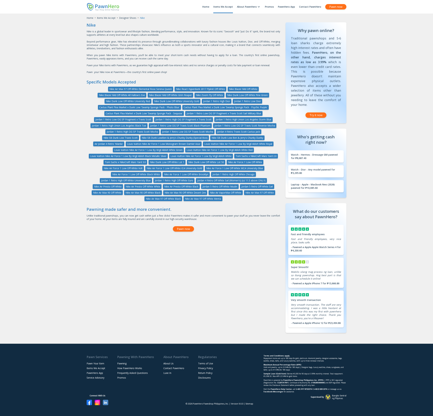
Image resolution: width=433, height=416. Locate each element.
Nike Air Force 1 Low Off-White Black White (136, 174)
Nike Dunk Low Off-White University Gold (176, 101)
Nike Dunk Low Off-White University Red (128, 101)
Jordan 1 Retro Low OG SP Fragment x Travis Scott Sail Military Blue (224, 113)
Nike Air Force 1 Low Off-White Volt (123, 168)
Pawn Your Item (95, 363)
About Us (168, 363)
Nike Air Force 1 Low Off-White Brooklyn (186, 174)
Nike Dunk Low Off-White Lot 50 (206, 162)
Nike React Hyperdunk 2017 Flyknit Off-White (200, 89)
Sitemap (249, 403)
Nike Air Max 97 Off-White (259, 192)
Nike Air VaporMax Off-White (225, 192)
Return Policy (205, 373)
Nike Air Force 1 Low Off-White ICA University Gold (174, 168)
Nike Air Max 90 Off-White (107, 192)
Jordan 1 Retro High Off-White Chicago (233, 174)
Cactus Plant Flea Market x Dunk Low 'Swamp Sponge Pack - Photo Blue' (139, 107)
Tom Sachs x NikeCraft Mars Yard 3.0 (125, 162)
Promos (269, 6)
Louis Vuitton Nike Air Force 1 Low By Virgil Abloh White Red (220, 150)
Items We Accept (223, 6)
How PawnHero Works (129, 368)
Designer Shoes (127, 17)
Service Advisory (95, 377)
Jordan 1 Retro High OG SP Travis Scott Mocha (132, 131)
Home (205, 6)
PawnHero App (286, 6)
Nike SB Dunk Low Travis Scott (121, 137)
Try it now (316, 115)
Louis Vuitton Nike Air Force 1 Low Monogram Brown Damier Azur (163, 143)
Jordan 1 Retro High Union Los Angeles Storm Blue (243, 119)
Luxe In (167, 373)
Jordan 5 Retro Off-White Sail (257, 186)
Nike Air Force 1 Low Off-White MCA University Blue (234, 168)
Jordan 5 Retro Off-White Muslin (219, 186)
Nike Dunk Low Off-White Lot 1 (167, 162)
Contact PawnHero (310, 6)
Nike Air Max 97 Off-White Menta (203, 198)
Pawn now (335, 7)
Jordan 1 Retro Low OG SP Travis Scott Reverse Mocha (244, 125)
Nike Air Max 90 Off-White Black (143, 192)
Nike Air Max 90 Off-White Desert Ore (185, 192)
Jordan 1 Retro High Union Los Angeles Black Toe (119, 125)
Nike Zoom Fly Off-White (209, 95)
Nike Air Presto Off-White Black (181, 186)
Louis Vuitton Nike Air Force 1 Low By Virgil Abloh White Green (148, 150)
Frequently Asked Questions (132, 373)
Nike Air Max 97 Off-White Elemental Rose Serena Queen (140, 89)
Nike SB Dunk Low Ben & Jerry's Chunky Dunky (237, 137)
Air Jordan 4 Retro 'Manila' (109, 143)
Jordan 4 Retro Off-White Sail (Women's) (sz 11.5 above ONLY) (231, 180)
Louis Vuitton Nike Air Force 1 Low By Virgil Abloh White (201, 156)
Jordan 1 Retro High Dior (216, 101)
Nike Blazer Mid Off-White (243, 89)
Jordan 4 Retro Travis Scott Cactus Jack (238, 131)
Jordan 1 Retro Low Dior (247, 101)
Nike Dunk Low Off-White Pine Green (247, 95)
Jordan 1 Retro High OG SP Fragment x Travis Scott (183, 119)
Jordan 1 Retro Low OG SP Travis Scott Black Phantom (180, 125)
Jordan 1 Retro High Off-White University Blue (126, 180)
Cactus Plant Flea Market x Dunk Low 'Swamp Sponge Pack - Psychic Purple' (225, 107)
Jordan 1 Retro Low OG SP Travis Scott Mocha (187, 131)
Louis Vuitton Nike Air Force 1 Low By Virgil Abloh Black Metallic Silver (128, 156)
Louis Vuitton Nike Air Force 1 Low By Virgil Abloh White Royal (238, 143)
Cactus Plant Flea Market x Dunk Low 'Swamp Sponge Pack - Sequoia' (144, 113)
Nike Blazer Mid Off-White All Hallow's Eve (122, 95)
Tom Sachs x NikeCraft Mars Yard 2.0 (256, 156)
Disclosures (204, 377)
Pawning (122, 363)
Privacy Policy (205, 368)
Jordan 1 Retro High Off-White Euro (174, 180)
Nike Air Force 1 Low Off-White (245, 162)
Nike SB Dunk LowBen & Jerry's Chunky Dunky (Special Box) (175, 137)
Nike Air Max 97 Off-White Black (163, 198)
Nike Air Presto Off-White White (143, 186)
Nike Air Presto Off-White (108, 186)
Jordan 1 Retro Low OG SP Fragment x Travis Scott (123, 119)
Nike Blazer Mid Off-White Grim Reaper (170, 95)
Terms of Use (205, 363)
